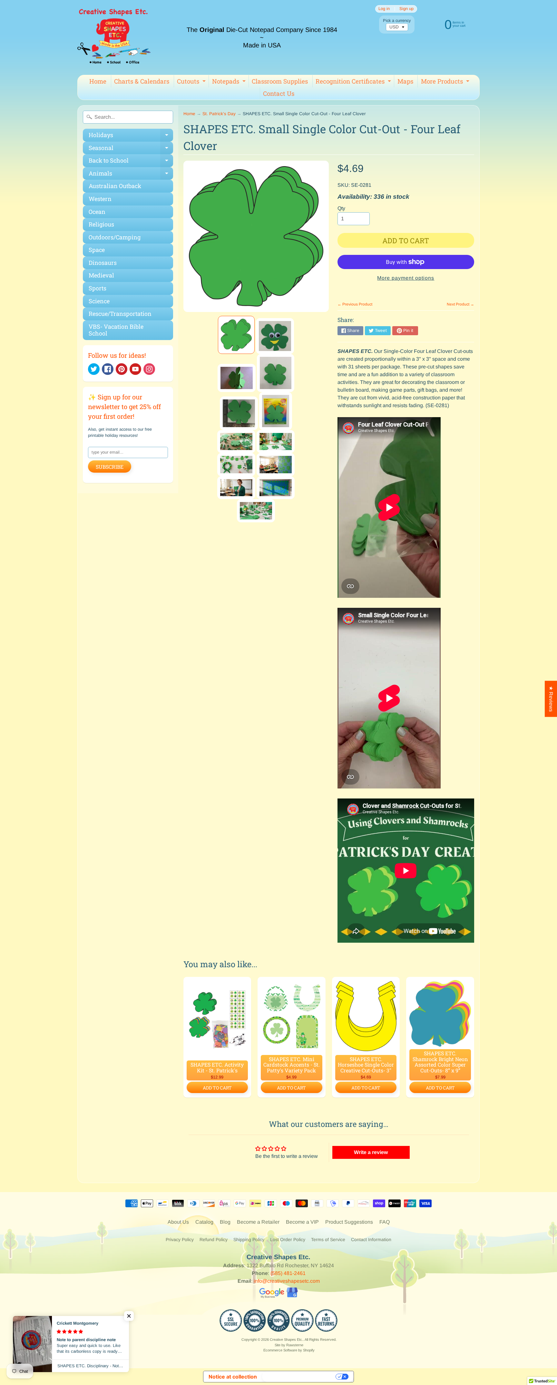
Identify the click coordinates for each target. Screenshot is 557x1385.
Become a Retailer (258, 1222)
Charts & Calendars (141, 81)
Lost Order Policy (287, 1239)
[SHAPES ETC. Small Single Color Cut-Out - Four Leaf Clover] (236, 335)
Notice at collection (233, 1376)
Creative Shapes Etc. (286, 1339)
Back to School (131, 161)
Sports (97, 288)
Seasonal (131, 149)
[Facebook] (107, 369)
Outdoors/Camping (115, 237)
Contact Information (371, 1239)
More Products (446, 82)
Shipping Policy (248, 1239)
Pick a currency (397, 20)
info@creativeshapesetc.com (287, 1281)
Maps (405, 81)
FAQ (384, 1222)
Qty (341, 208)
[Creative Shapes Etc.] (114, 37)
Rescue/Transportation (120, 313)
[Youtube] (135, 369)
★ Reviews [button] (551, 699)
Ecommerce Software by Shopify (289, 1350)
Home (97, 81)
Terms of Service (328, 1239)
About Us (178, 1222)
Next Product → (460, 304)
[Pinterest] (121, 369)
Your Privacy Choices (299, 1376)
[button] (129, 1316)
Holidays (131, 136)
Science (99, 301)
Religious (101, 224)
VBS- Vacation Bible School (116, 330)
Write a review (371, 1152)
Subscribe (109, 466)
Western (100, 199)
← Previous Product (354, 304)
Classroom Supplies (280, 81)
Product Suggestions (349, 1222)
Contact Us (278, 93)
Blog (225, 1222)
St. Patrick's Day (219, 113)
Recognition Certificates (354, 82)
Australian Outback (115, 186)
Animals (131, 174)
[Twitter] (94, 369)
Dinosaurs (103, 262)
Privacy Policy (180, 1239)
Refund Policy (214, 1239)
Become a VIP (302, 1222)
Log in (384, 9)
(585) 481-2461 (288, 1273)
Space (97, 250)
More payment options (405, 278)
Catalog (204, 1222)
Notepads (229, 82)
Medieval (101, 275)
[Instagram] (149, 369)
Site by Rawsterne (289, 1345)
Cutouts (192, 82)
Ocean (97, 212)
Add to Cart (217, 1088)
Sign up (406, 9)
